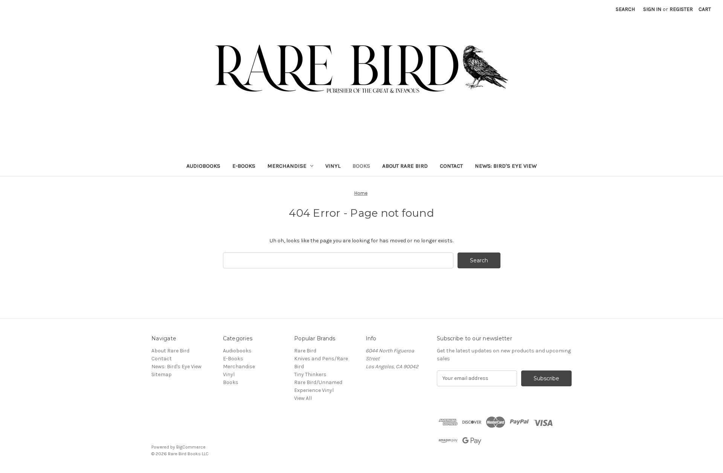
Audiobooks (203, 165)
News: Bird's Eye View (506, 165)
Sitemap (161, 374)
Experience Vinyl (314, 390)
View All (303, 398)
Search (625, 9)
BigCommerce (191, 447)
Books (361, 165)
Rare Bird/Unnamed (318, 382)
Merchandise (287, 165)
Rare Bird (305, 350)
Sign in (652, 9)
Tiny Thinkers (310, 374)
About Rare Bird (405, 165)
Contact (451, 165)
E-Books (243, 165)
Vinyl (332, 165)
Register (681, 9)
